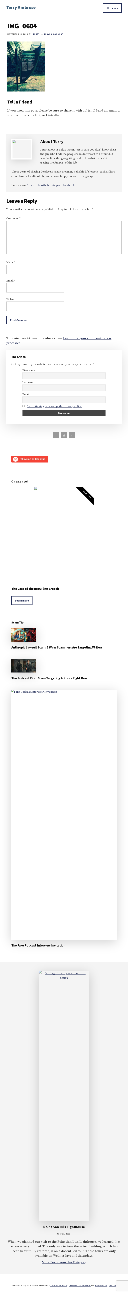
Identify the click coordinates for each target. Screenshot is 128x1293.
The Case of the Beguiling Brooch (35, 588)
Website (11, 299)
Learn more (22, 600)
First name (29, 370)
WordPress (101, 1285)
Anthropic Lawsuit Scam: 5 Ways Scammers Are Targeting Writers (56, 647)
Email (10, 280)
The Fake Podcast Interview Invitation (38, 945)
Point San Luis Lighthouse (64, 1226)
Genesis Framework (79, 1285)
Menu (115, 8)
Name (10, 262)
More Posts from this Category (64, 1262)
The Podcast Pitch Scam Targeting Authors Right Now (49, 678)
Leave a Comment (54, 34)
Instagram (56, 185)
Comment (13, 218)
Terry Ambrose (21, 7)
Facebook (69, 185)
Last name (28, 382)
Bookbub (43, 185)
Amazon (32, 185)
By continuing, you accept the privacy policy (54, 406)
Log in (112, 1285)
